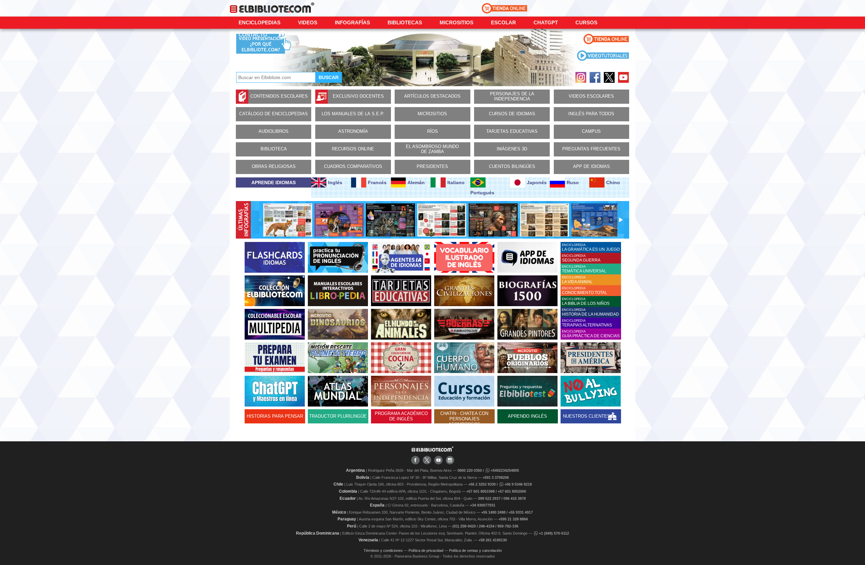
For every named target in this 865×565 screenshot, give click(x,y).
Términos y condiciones (383, 550)
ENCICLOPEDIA (591, 247)
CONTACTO (253, 35)
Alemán (416, 182)
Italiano (456, 182)
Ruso (573, 182)
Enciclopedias (259, 22)
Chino (613, 182)
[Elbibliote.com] (432, 450)
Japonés (537, 182)
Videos (307, 22)
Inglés (335, 182)
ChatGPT (546, 22)
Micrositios (456, 22)
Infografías (352, 22)
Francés (377, 182)
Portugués (482, 192)
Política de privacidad (426, 550)
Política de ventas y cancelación (475, 550)
